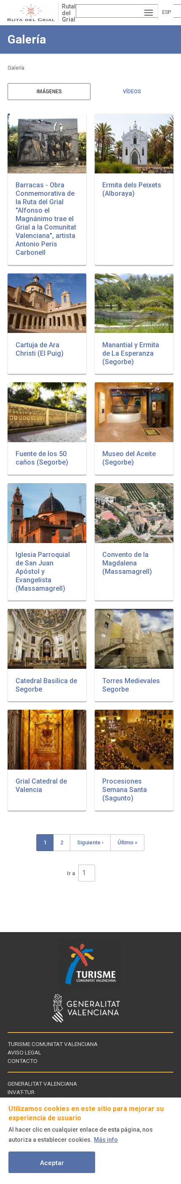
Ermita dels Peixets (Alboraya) (131, 189)
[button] (47, 143)
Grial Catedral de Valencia (41, 785)
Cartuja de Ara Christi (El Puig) (40, 349)
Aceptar (52, 1163)
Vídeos (132, 92)
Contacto (22, 1060)
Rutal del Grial (68, 13)
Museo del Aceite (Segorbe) (129, 458)
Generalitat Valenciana (42, 1083)
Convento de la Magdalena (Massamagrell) (127, 563)
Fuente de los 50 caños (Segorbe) (42, 458)
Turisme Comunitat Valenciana (53, 1044)
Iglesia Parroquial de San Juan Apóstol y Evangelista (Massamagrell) (43, 571)
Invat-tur (21, 1092)
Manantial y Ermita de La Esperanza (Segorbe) (130, 353)
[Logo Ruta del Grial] (33, 12)
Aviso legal (24, 1052)
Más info (106, 1139)
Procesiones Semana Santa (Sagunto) (124, 789)
